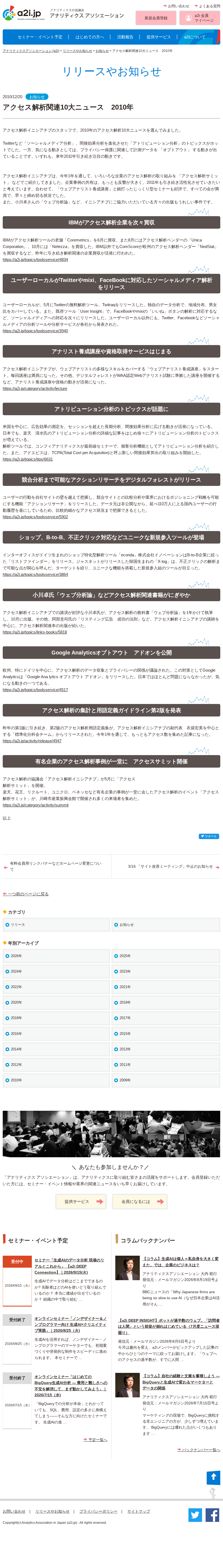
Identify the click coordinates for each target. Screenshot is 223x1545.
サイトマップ (138, 1511)
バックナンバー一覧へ (200, 1450)
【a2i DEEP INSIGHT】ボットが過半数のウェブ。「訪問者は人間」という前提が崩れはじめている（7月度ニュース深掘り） (169, 1326)
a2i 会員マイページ (204, 18)
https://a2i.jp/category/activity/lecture (35, 388)
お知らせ (102, 51)
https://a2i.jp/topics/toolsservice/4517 (35, 689)
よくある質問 (209, 6)
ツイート (210, 836)
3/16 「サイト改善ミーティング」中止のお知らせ (170, 866)
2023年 (125, 971)
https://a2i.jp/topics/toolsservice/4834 (35, 259)
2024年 (16, 971)
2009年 (125, 1080)
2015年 (125, 1034)
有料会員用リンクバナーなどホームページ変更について (55, 866)
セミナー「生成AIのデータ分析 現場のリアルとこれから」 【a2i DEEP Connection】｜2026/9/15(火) (69, 1266)
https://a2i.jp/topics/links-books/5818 (35, 632)
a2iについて (195, 37)
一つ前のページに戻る (28, 894)
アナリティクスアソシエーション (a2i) (31, 51)
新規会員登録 (156, 18)
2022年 (16, 987)
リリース (18, 925)
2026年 (16, 956)
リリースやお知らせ (77, 51)
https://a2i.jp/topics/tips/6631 (28, 459)
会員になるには (136, 1201)
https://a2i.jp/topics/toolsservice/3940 (35, 330)
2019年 (125, 1002)
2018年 (16, 1018)
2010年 (16, 1080)
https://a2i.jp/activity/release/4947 (32, 741)
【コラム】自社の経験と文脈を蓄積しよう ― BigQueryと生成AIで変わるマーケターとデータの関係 (181, 1382)
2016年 (16, 1034)
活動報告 (125, 37)
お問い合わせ (178, 6)
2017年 (125, 1018)
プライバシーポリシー (98, 1511)
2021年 (125, 987)
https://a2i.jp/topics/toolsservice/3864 (35, 574)
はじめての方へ (90, 37)
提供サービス (159, 37)
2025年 (125, 956)
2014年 (16, 1049)
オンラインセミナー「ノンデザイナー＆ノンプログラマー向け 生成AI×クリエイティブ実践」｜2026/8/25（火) (71, 1324)
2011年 (125, 1065)
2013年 (125, 1049)
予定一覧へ (97, 1440)
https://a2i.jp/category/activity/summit (36, 805)
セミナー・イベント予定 (40, 37)
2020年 (16, 1002)
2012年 (16, 1065)
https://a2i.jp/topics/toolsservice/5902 (35, 516)
